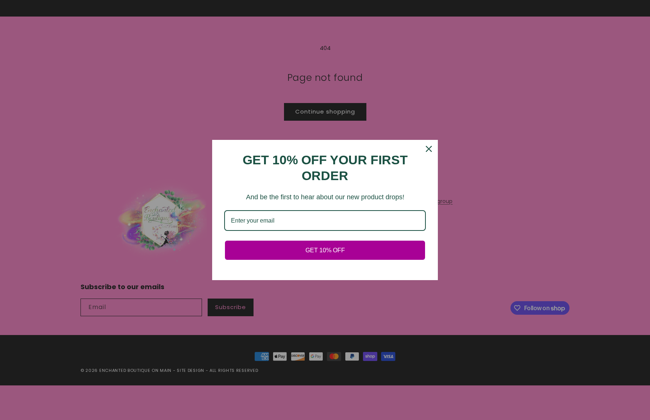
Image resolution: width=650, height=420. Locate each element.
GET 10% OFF (325, 250)
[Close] (429, 149)
